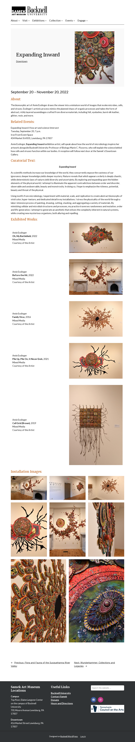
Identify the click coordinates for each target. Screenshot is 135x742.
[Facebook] (93, 699)
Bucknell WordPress (69, 736)
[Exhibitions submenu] (46, 20)
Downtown (21, 61)
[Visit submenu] (29, 20)
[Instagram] (100, 699)
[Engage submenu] (87, 20)
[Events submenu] (74, 20)
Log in (83, 736)
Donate (55, 700)
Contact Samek (59, 696)
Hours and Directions (62, 703)
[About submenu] (19, 20)
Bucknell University (61, 693)
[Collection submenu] (62, 20)
